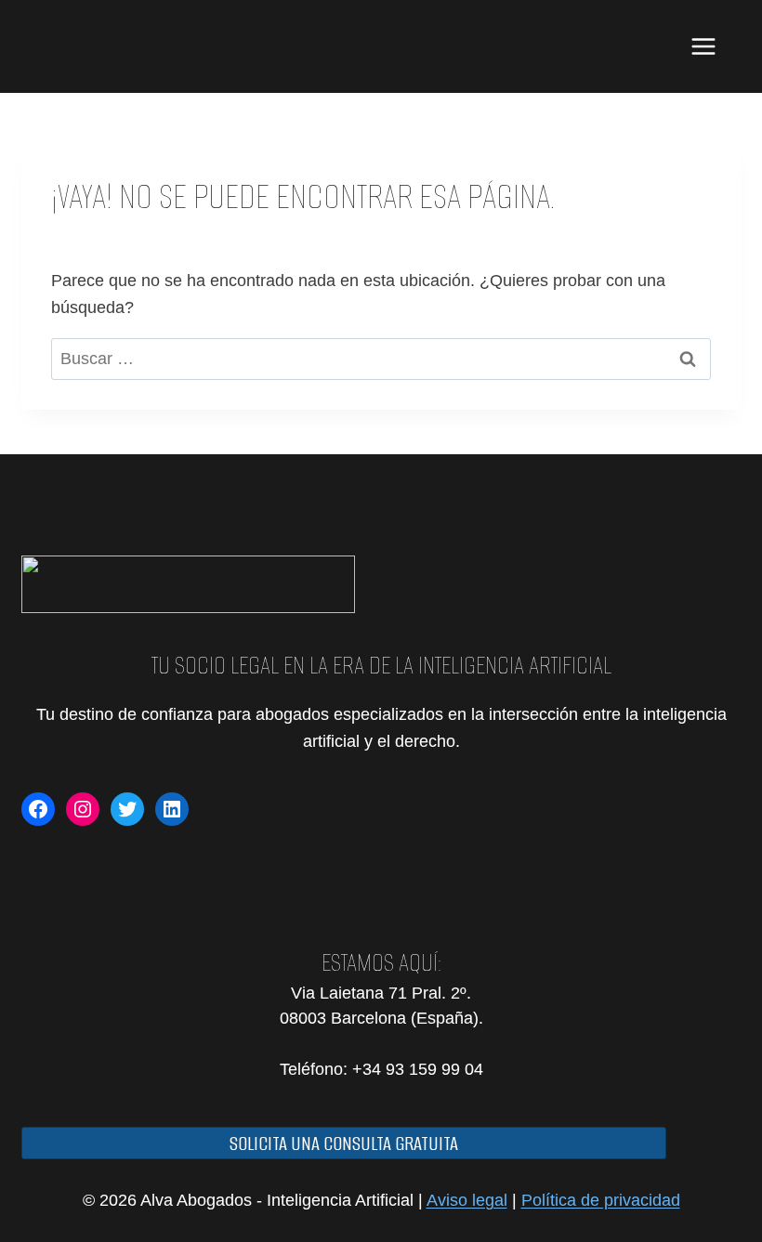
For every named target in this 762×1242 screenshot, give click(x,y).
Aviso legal (467, 1200)
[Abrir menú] (703, 46)
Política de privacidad (600, 1200)
